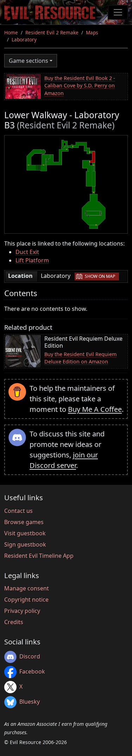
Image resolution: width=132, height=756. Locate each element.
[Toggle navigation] (118, 12)
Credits (13, 622)
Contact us (18, 511)
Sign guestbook (25, 544)
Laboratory (24, 39)
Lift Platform (32, 260)
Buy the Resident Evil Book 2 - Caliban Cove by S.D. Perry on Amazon (79, 85)
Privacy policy (22, 611)
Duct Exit (27, 252)
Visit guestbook (25, 533)
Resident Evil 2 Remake (51, 32)
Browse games (24, 522)
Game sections (28, 61)
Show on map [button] (100, 276)
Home (11, 32)
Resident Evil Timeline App (39, 556)
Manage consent (26, 588)
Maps (92, 32)
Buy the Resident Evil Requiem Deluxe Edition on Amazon (80, 358)
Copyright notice (26, 599)
